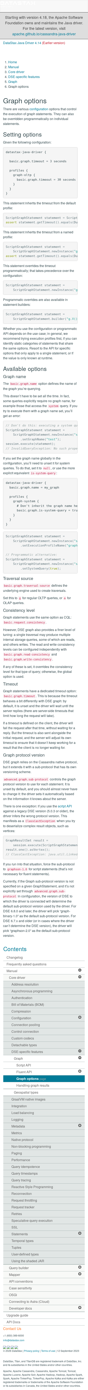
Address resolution (25, 984)
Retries (16, 1213)
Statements (19, 1234)
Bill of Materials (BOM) (27, 1004)
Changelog (15, 957)
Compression (21, 1011)
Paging (16, 1153)
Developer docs (20, 1308)
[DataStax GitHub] (16, 1347)
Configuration (21, 1018)
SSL (14, 1227)
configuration (38, 109)
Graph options (31, 1078)
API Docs (13, 1322)
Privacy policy (31, 1350)
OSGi (13, 1294)
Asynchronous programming (31, 991)
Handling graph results (32, 1085)
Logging (17, 1119)
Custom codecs (22, 1038)
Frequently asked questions (26, 964)
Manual (13, 67)
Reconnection (21, 1193)
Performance (20, 1159)
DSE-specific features (24, 76)
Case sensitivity (20, 1288)
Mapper (14, 1274)
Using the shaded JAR (27, 1261)
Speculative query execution (32, 1220)
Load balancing (22, 1112)
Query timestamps (24, 1173)
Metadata (18, 1126)
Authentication (21, 997)
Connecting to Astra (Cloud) (29, 1301)
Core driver (16, 71)
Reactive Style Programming (32, 1186)
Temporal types (22, 1240)
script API (65, 806)
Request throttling (24, 1200)
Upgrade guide (17, 1315)
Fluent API (24, 1071)
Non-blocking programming (31, 1146)
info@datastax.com (13, 1340)
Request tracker (22, 1207)
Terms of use (48, 1350)
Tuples (16, 1247)
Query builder (19, 1267)
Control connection (25, 1031)
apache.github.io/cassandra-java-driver (44, 33)
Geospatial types (26, 1092)
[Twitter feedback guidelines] (13, 1347)
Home (12, 62)
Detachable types (24, 1045)
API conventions (21, 1281)
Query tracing (21, 1180)
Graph (12, 81)
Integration (19, 1106)
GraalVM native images (28, 1099)
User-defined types (25, 1254)
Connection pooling (25, 1024)
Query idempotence (25, 1166)
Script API (23, 1065)
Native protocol (22, 1139)
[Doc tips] (9, 1347)
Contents (15, 949)
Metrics (16, 1133)
